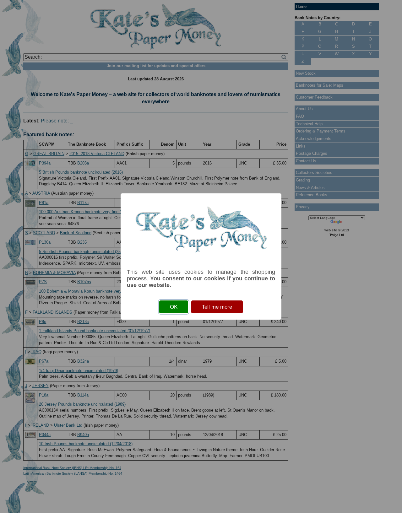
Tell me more (217, 307)
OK (173, 307)
